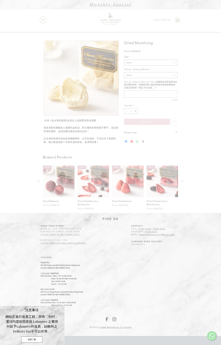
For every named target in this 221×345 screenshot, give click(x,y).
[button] (32, 340)
